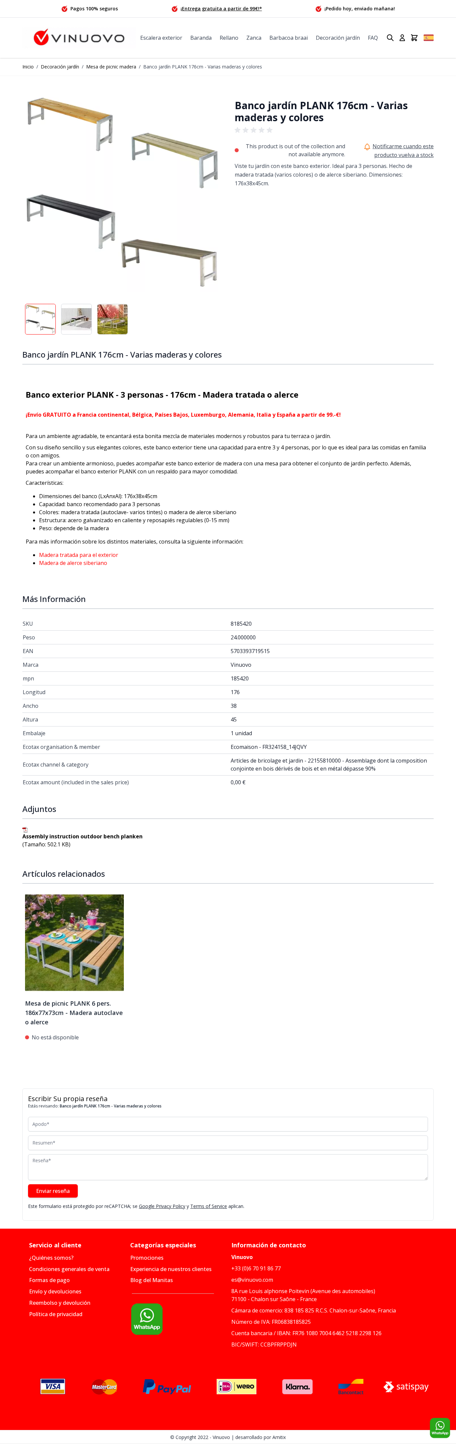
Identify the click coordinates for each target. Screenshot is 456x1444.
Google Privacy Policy (162, 1206)
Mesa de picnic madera (111, 66)
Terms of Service (208, 1206)
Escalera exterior (161, 37)
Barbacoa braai (288, 37)
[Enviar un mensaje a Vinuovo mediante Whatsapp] (440, 1428)
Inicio (28, 66)
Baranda (201, 37)
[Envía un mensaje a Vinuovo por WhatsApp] (177, 1319)
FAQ (373, 37)
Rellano (229, 37)
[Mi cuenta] (402, 38)
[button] (121, 192)
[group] (255, 130)
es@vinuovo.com (252, 1279)
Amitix (279, 1437)
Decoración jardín (338, 37)
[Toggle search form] (390, 38)
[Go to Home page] (79, 38)
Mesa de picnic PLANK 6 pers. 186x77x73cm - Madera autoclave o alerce (74, 1012)
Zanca (253, 37)
